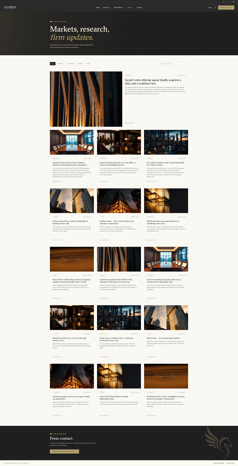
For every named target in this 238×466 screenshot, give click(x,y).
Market (60, 63)
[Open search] (215, 7)
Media (130, 7)
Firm (88, 63)
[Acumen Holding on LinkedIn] (233, 2)
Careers (139, 7)
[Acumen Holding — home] (10, 7)
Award (80, 63)
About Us (106, 7)
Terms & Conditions (218, 463)
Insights (70, 63)
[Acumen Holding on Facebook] (223, 2)
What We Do (118, 7)
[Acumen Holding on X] (230, 2)
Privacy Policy (230, 463)
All (52, 63)
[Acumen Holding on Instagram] (226, 2)
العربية (210, 7)
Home (98, 7)
